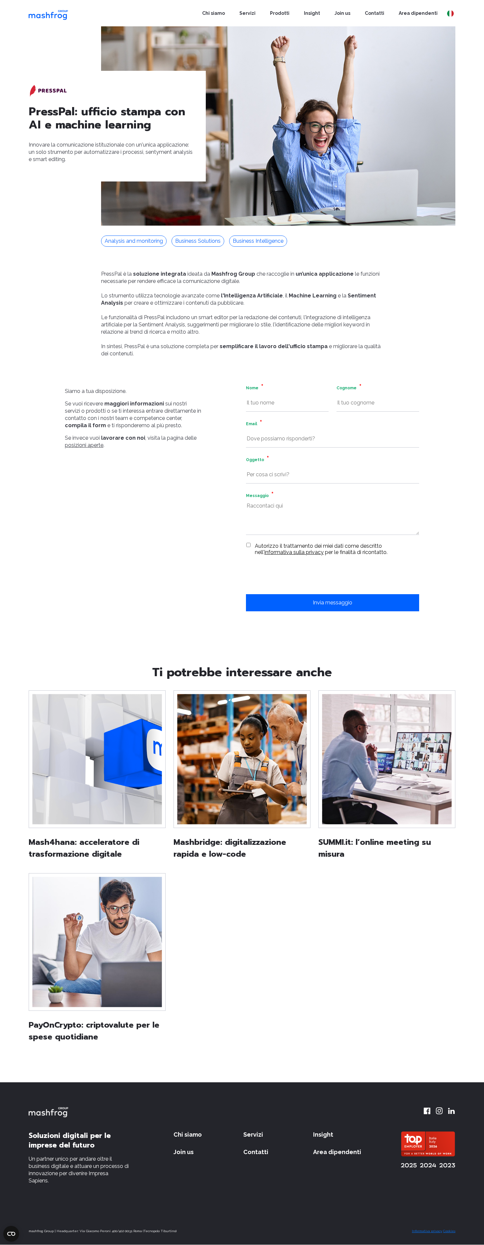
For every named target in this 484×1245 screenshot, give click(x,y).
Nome (252, 388)
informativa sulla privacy (294, 552)
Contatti (374, 13)
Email (251, 424)
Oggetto (255, 459)
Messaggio (257, 495)
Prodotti (279, 13)
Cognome (346, 388)
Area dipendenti (418, 13)
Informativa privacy (427, 1231)
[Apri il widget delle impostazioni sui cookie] (11, 1234)
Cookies (449, 1231)
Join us (342, 13)
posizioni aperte (84, 445)
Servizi (247, 13)
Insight (312, 13)
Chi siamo (213, 13)
